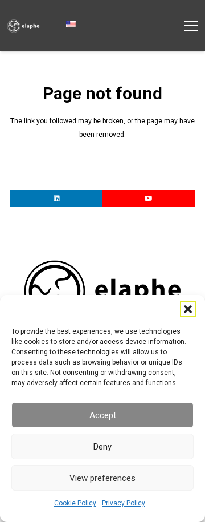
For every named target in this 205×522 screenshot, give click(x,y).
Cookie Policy (75, 503)
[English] (75, 24)
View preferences (102, 478)
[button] (188, 309)
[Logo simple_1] (23, 26)
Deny (102, 447)
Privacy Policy (123, 503)
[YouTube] (148, 198)
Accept (102, 415)
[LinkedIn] (56, 198)
